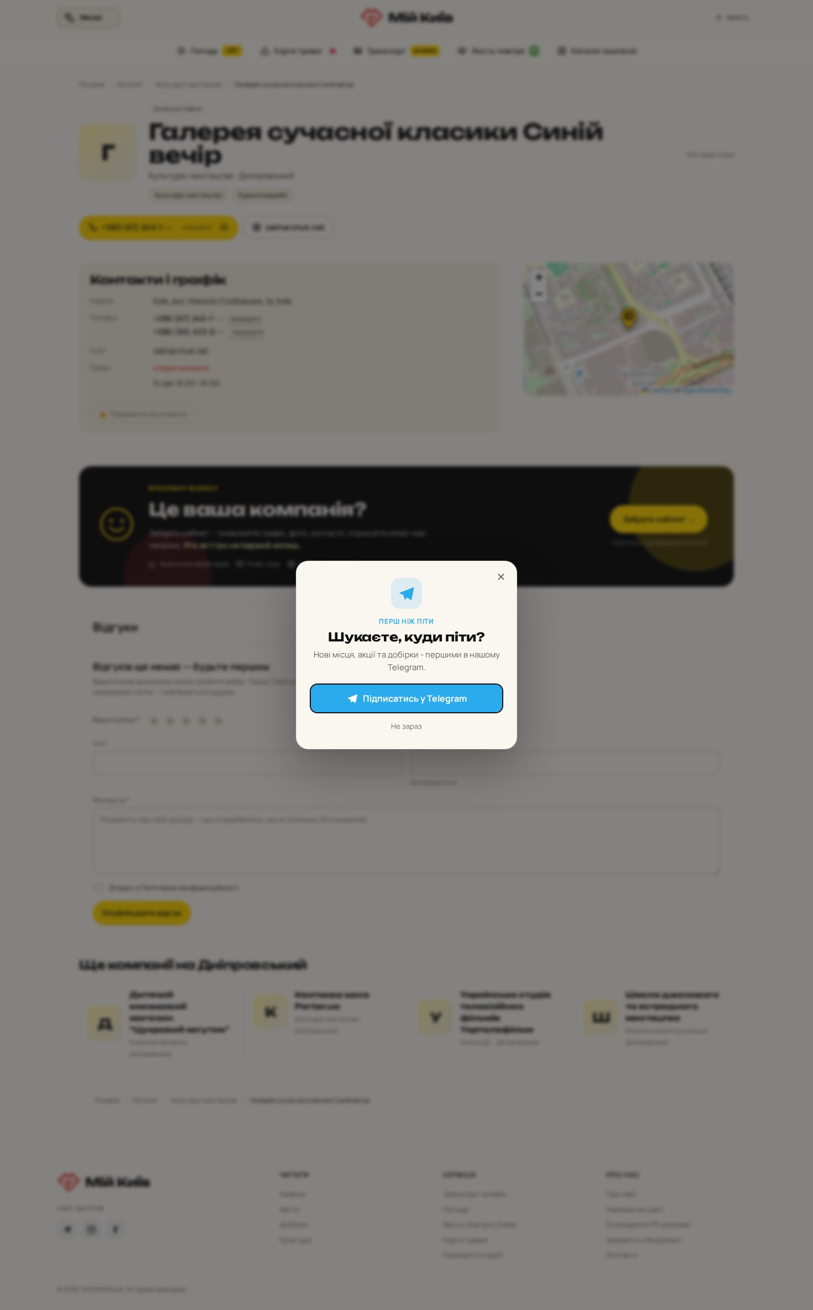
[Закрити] (501, 577)
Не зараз (406, 726)
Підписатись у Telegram (415, 698)
